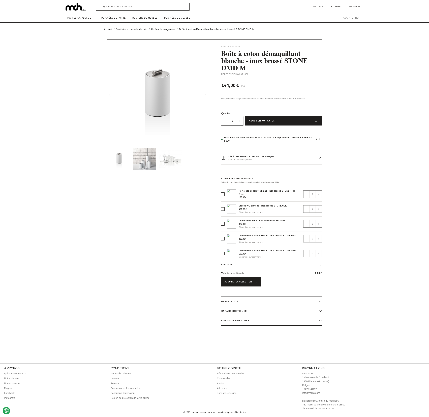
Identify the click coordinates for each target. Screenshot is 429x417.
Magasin (8, 388)
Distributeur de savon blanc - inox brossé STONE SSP (267, 250)
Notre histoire (11, 378)
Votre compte (229, 368)
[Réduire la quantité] (225, 120)
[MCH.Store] (77, 7)
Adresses (222, 388)
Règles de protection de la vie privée (130, 398)
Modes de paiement (121, 373)
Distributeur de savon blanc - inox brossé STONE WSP (267, 235)
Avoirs (220, 383)
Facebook (9, 393)
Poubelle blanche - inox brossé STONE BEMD (262, 221)
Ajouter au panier (262, 121)
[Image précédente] (110, 95)
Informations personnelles (231, 373)
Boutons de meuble (145, 18)
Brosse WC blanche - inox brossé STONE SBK (263, 206)
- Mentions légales (225, 412)
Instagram (9, 398)
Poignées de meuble (177, 18)
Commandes (223, 378)
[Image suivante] (204, 95)
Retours (115, 383)
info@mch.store (311, 392)
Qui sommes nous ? (15, 373)
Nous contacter (12, 383)
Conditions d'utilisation (123, 393)
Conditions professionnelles (125, 388)
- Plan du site (240, 412)
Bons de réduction (226, 393)
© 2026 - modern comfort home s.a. (200, 412)
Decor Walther (231, 46)
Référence (228, 74)
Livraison (115, 378)
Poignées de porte (113, 18)
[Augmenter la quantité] (239, 120)
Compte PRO (351, 18)
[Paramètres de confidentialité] (6, 410)
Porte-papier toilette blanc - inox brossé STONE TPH (267, 191)
